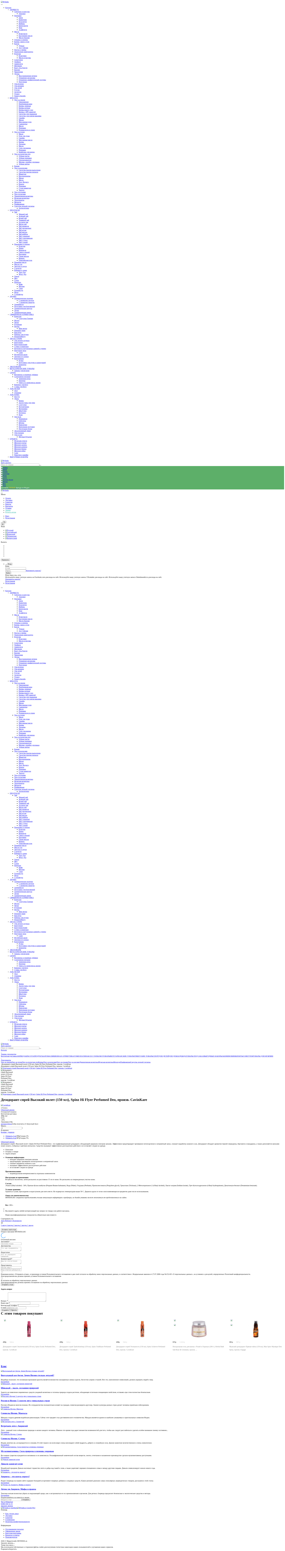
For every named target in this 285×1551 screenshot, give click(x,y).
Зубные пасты (24, 156)
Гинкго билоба (19, 96)
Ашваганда (18, 64)
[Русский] (9, 530)
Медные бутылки (25, 437)
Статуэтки (23, 405)
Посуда (17, 397)
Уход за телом (19, 132)
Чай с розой (23, 242)
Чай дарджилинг (25, 228)
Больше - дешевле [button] (7, 1132)
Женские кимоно (20, 447)
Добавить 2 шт (10, 1136)
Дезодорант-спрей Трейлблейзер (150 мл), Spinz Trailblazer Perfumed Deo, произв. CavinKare (85, 1348)
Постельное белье (25, 429)
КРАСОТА (14, 98)
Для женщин (19, 86)
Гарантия (8, 1518)
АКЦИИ (225, 1056)
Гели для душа (24, 136)
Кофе (21, 284)
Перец (21, 248)
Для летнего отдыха (21, 340)
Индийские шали (20, 355)
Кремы (21, 142)
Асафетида (23, 30)
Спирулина (18, 60)
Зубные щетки (24, 164)
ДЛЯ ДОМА (14, 395)
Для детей (18, 88)
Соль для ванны (25, 148)
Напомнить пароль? (33, 571)
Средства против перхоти (28, 172)
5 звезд (4, 1225)
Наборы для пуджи (21, 334)
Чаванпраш (18, 72)
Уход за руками (20, 192)
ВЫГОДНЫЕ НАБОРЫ (19, 457)
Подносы (22, 413)
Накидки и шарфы (21, 455)
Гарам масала (24, 256)
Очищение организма (27, 78)
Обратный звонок (7, 1110)
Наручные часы (20, 351)
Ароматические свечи (22, 312)
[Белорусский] (11, 538)
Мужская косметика (21, 198)
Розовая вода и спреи (27, 130)
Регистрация (10, 518)
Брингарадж (23, 26)
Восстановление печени (28, 76)
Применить (5, 560)
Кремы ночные (24, 108)
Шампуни (22, 174)
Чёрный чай (23, 214)
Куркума (17, 54)
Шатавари (18, 66)
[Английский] (11, 532)
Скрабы (22, 118)
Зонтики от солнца (21, 357)
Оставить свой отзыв (9, 1229)
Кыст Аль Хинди (20, 68)
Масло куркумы (25, 58)
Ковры (21, 401)
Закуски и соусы (20, 266)
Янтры (16, 326)
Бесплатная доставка (9, 1056)
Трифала (17, 62)
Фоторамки (23, 409)
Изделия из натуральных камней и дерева (30, 349)
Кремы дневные (25, 106)
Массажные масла (25, 140)
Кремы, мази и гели (21, 42)
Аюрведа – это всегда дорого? (15, 1476)
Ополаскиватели (25, 160)
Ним (20, 28)
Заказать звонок (7, 1506)
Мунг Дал (22, 274)
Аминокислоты (25, 379)
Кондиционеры (24, 176)
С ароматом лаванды (27, 302)
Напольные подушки (27, 427)
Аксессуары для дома (27, 403)
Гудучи (17, 90)
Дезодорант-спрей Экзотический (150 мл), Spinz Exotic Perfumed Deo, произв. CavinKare (29, 1348)
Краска (21, 184)
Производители (11, 1537)
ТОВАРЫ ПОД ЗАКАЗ (195, 1056)
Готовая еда (18, 290)
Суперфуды (18, 294)
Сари (16, 453)
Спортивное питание (22, 377)
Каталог (8, 8)
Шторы (21, 423)
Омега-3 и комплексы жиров (30, 383)
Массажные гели (25, 122)
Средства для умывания (28, 114)
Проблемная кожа (25, 104)
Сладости (17, 268)
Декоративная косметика (23, 196)
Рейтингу (9, 1221)
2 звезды (23, 1225)
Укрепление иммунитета (23, 52)
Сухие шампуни (25, 188)
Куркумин (22, 56)
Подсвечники (24, 407)
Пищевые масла (20, 262)
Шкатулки (22, 411)
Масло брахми (24, 38)
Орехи (16, 276)
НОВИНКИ (233, 1056)
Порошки (17, 16)
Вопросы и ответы (12, 1535)
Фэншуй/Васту (20, 336)
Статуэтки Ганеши (26, 318)
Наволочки (23, 425)
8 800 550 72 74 (6, 1504)
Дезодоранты (19, 200)
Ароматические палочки (23, 298)
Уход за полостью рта (22, 154)
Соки (21, 288)
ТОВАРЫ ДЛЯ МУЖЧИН (263, 1056)
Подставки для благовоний (24, 306)
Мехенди (17, 202)
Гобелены (22, 421)
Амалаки (22, 14)
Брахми (17, 70)
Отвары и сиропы (21, 40)
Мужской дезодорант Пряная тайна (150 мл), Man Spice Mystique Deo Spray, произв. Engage (255, 1348)
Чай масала (23, 232)
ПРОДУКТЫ (15, 210)
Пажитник (23, 20)
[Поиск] (40, 465)
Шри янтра (23, 328)
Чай (15, 212)
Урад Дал (22, 272)
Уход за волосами (20, 168)
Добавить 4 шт (10, 1138)
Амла (21, 18)
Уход (16, 391)
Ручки (21, 361)
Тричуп (21, 190)
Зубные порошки (25, 158)
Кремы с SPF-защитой (27, 112)
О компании (10, 1520)
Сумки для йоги (20, 387)
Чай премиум (24, 226)
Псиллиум (23, 22)
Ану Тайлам (23, 48)
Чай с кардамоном (26, 238)
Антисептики (24, 208)
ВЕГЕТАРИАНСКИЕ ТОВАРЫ (22, 369)
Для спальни (19, 433)
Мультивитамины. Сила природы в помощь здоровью (27, 1451)
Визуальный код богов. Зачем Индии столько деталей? (27, 1375)
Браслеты (17, 332)
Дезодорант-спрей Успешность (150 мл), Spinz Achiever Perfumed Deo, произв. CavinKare (140, 1348)
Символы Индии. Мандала (14, 1413)
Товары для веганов (21, 371)
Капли (16, 44)
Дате (3, 1221)
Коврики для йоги (21, 385)
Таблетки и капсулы (22, 12)
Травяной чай (24, 220)
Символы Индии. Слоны (13, 1438)
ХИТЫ (240, 1056)
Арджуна (17, 92)
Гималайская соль (25, 260)
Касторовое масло (25, 36)
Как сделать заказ (12, 1514)
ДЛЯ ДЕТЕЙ (15, 389)
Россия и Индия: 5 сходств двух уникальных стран (25, 1400)
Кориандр (22, 250)
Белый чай (23, 218)
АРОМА (13, 296)
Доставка (8, 1516)
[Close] (14, 1543)
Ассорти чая (23, 222)
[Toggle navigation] (2, 4)
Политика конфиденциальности (17, 1522)
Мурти (16, 320)
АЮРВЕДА (14, 10)
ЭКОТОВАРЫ (15, 367)
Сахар (16, 280)
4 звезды (10, 1225)
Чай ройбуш (23, 234)
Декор (16, 399)
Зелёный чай (23, 216)
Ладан (16, 310)
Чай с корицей (24, 236)
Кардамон (22, 254)
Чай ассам (22, 230)
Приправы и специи (22, 244)
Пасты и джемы (20, 50)
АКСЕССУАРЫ (16, 338)
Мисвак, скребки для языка (29, 162)
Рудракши (18, 324)
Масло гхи (18, 264)
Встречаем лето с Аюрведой (14, 1426)
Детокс (17, 74)
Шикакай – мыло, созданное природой (20, 1388)
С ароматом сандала (26, 300)
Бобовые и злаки (20, 270)
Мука (16, 292)
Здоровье (17, 393)
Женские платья (20, 443)
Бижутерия (18, 342)
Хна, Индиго (24, 182)
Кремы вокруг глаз (26, 110)
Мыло (21, 134)
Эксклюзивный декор (22, 431)
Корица (21, 258)
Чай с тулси (23, 240)
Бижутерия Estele (20, 344)
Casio (21, 353)
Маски (21, 120)
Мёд (15, 278)
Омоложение (24, 102)
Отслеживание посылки (14, 1529)
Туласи (16, 94)
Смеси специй (24, 252)
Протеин (22, 381)
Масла (16, 32)
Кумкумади (23, 34)
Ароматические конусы (23, 308)
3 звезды (16, 1225)
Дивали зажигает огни (12, 1464)
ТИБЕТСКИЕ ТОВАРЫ (144, 1056)
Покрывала (23, 419)
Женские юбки (19, 451)
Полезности (17, 1221)
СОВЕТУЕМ (248, 1056)
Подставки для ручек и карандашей (32, 363)
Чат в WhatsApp (7, 1502)
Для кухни (18, 435)
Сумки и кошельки (21, 347)
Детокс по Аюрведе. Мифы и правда (18, 1489)
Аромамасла (19, 304)
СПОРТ (13, 373)
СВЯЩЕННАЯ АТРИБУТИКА (22, 314)
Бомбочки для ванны (27, 152)
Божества (17, 316)
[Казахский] (10, 534)
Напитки (17, 282)
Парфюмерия (19, 204)
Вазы (21, 415)
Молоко (22, 286)
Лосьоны (22, 144)
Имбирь (22, 24)
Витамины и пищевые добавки (26, 375)
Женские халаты (20, 445)
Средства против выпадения (29, 170)
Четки (16, 322)
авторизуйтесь (6, 1124)
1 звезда (30, 1225)
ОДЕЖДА (13, 439)
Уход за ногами (20, 194)
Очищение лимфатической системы (32, 80)
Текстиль (17, 417)
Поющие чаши (19, 330)
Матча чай (23, 224)
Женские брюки (20, 449)
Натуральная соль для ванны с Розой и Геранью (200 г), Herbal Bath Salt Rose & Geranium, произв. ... (198, 1348)
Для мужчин (19, 84)
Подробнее (5, 1382)
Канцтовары (19, 359)
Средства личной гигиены (24, 206)
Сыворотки (23, 124)
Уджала (21, 46)
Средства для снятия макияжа (30, 116)
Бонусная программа (13, 1533)
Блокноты (22, 365)
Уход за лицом (19, 100)
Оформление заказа (12, 1531)
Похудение (23, 82)
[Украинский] (10, 536)
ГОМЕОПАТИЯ (80, 1056)
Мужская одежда (20, 441)
